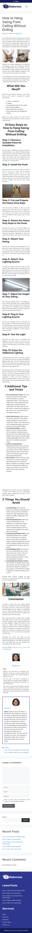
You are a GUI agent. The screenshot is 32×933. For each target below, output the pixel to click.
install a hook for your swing (10, 171)
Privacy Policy (6, 922)
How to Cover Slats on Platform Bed (13, 836)
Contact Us (5, 925)
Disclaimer (5, 919)
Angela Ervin (7, 708)
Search (4, 817)
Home (4, 914)
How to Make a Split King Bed (11, 846)
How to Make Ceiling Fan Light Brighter (16, 752)
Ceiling (6, 747)
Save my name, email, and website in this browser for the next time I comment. (17, 800)
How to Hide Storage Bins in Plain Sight (16, 750)
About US (5, 917)
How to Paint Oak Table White (11, 849)
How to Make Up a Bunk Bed (11, 839)
